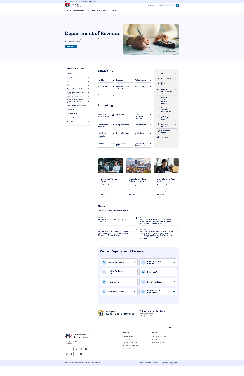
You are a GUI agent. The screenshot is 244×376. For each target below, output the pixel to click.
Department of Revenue (76, 68)
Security (175, 362)
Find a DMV (126, 339)
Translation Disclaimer (166, 362)
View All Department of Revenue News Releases (113, 210)
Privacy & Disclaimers (153, 362)
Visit (103, 194)
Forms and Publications (74, 97)
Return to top (173, 327)
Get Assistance (72, 113)
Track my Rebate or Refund (75, 89)
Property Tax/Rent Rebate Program (75, 93)
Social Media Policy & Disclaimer (170, 363)
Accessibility (143, 362)
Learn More (160, 194)
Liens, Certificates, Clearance (76, 105)
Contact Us (70, 117)
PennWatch (156, 339)
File (68, 81)
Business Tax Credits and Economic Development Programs (75, 101)
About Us (70, 121)
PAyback (126, 349)
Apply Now (132, 194)
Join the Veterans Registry (131, 345)
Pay (68, 85)
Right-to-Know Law (158, 342)
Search (69, 73)
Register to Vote (128, 336)
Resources (70, 109)
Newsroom (70, 77)
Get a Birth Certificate (130, 342)
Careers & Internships (159, 336)
